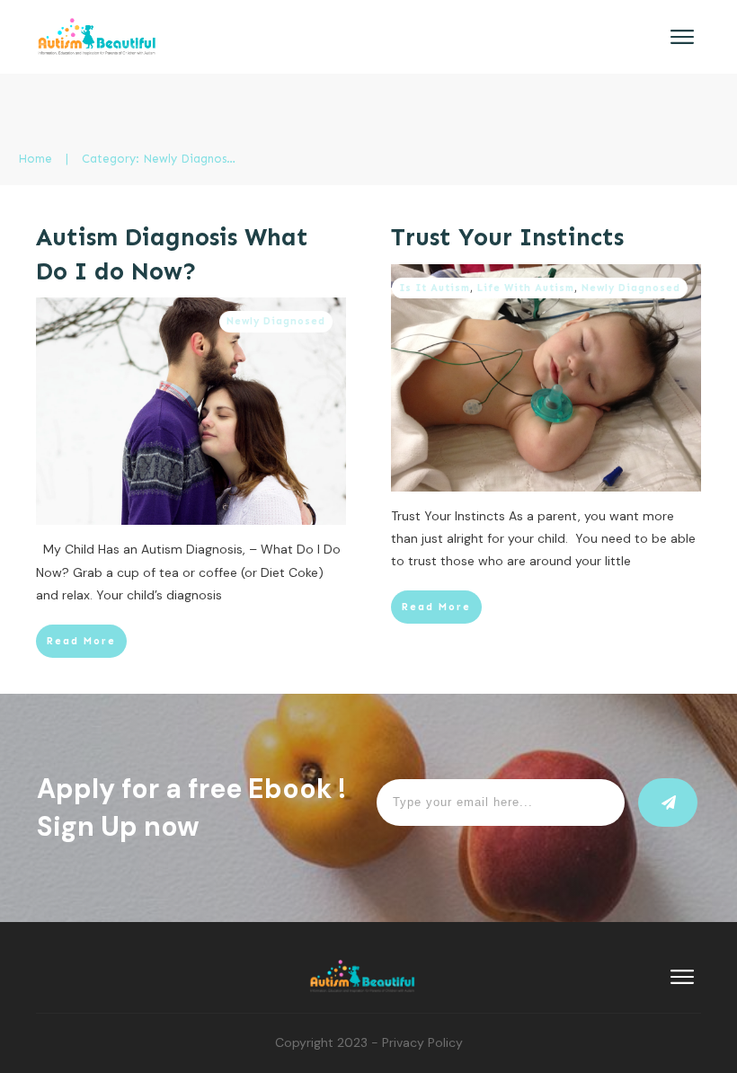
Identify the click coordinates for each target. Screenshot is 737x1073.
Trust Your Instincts (507, 237)
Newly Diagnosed (275, 321)
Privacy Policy (422, 1042)
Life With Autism (525, 288)
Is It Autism (434, 288)
